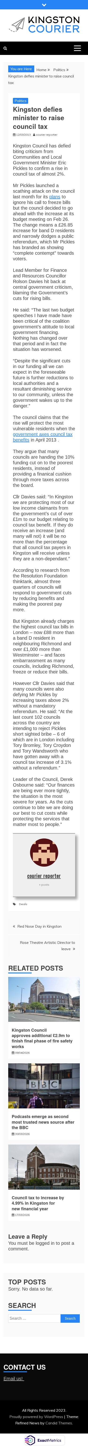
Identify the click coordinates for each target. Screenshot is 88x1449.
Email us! (14, 1378)
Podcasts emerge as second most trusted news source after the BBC (43, 1121)
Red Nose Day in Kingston (39, 926)
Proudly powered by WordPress (36, 1416)
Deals (23, 904)
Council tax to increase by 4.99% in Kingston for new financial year (38, 1203)
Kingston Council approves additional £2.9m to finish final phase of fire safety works (42, 1038)
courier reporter (44, 875)
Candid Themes (59, 1423)
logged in (45, 1243)
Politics (21, 100)
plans (54, 196)
